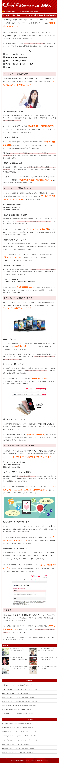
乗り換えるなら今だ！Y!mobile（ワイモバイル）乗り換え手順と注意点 (19, 705)
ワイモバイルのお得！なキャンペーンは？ (19, 64)
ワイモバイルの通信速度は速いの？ (17, 57)
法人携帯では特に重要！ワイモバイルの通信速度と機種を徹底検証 (18, 697)
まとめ (7, 67)
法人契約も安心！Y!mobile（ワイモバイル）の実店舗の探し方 (47, 658)
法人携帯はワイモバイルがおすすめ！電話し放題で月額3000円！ (19, 649)
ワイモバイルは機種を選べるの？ (16, 60)
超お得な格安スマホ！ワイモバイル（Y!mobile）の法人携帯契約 (28, 760)
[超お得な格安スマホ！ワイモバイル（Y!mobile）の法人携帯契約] (29, 4)
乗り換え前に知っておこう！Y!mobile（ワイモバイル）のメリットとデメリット (19, 668)
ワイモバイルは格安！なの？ (14, 54)
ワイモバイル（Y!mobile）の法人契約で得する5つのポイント (47, 667)
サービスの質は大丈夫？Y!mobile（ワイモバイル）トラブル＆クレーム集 (47, 649)
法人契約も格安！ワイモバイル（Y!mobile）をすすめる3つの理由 (18, 658)
